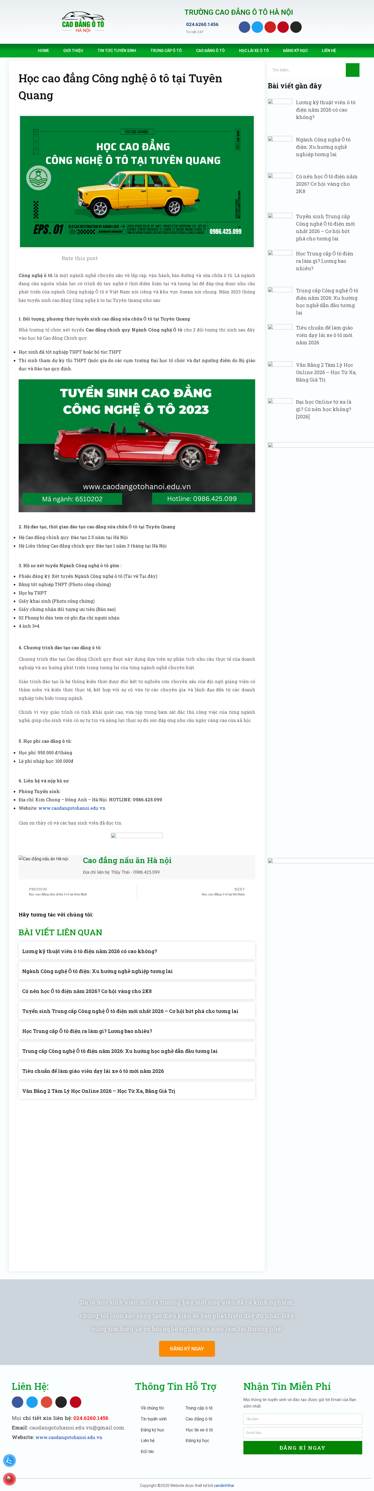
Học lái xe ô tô (254, 50)
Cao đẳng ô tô (210, 50)
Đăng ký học (295, 50)
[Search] (352, 70)
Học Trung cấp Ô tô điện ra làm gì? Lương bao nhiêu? (87, 1031)
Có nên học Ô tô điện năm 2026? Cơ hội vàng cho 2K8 (87, 991)
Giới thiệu (73, 50)
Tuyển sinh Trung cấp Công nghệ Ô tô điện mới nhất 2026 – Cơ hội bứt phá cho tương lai (130, 1011)
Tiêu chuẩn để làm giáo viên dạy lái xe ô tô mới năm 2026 (93, 1071)
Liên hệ (329, 50)
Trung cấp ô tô (166, 50)
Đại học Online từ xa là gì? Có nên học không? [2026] (323, 409)
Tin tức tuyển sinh (116, 50)
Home (43, 50)
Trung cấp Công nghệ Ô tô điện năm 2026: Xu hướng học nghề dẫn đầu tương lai (120, 1051)
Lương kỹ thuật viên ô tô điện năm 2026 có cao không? (89, 951)
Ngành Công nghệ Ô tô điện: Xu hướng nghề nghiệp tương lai (97, 971)
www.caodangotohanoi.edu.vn (71, 808)
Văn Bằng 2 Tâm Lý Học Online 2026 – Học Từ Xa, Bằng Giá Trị (98, 1091)
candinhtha (223, 1485)
